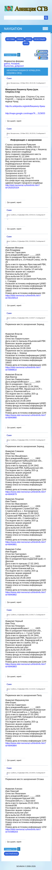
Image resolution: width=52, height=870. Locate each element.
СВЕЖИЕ (20, 39)
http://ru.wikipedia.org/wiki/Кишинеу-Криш (25, 106)
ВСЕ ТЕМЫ (10, 39)
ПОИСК (28, 39)
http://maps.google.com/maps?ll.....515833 (25, 113)
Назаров (15, 63)
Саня (9, 78)
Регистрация (39, 39)
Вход (26, 43)
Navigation (13, 29)
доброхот (19, 66)
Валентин (9, 66)
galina (7, 63)
